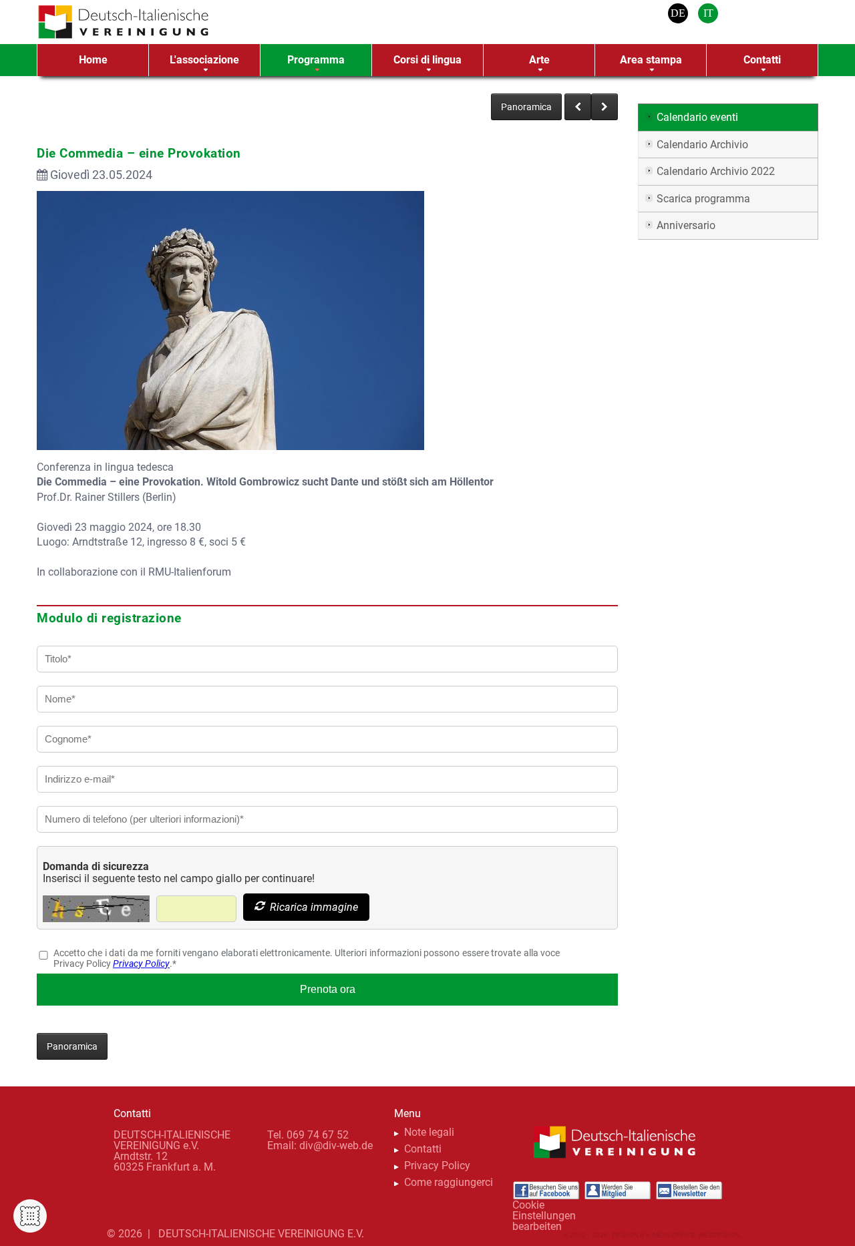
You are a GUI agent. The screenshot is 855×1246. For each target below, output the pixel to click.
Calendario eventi (697, 117)
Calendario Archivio (702, 144)
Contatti (762, 59)
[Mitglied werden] (617, 1190)
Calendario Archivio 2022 (716, 171)
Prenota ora (327, 989)
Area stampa (651, 59)
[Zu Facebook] (545, 1190)
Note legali (429, 1132)
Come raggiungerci (448, 1182)
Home (93, 59)
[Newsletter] (688, 1190)
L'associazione (204, 59)
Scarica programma (703, 198)
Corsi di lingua (427, 59)
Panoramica (526, 106)
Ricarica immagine (312, 907)
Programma (316, 59)
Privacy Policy (141, 963)
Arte (539, 59)
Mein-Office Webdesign (696, 1235)
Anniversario (686, 225)
